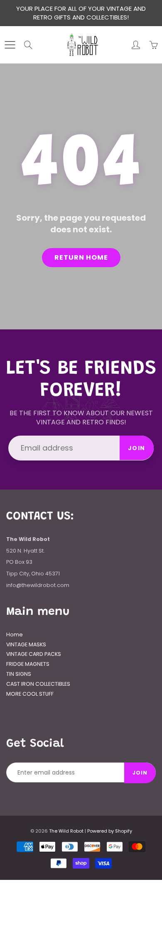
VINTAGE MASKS (26, 644)
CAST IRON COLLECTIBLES (38, 683)
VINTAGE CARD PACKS (33, 654)
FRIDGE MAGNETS (27, 663)
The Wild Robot (66, 831)
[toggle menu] (9, 45)
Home (14, 634)
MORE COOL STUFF (30, 693)
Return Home (81, 257)
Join (136, 448)
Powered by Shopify (109, 831)
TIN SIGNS (18, 673)
